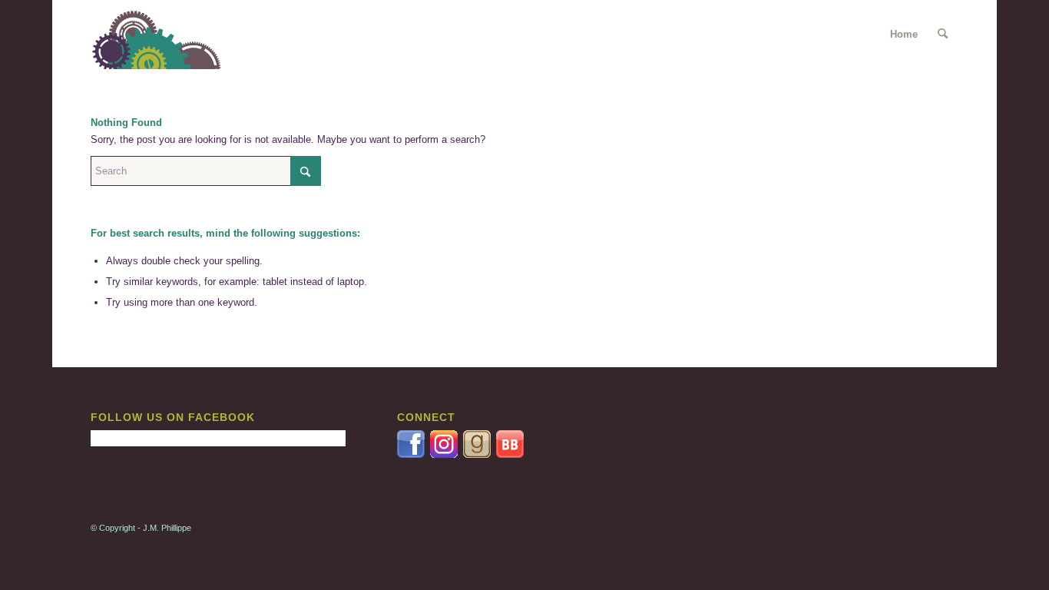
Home (904, 34)
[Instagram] (446, 454)
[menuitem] (943, 34)
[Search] (943, 34)
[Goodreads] (478, 454)
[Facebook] (412, 454)
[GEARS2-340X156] (166, 34)
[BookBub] (510, 454)
